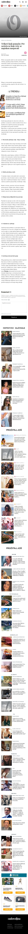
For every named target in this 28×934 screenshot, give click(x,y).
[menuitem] (23, 2)
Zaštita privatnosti (19, 926)
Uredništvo (10, 926)
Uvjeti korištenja (18, 924)
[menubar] (23, 2)
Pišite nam (9, 924)
